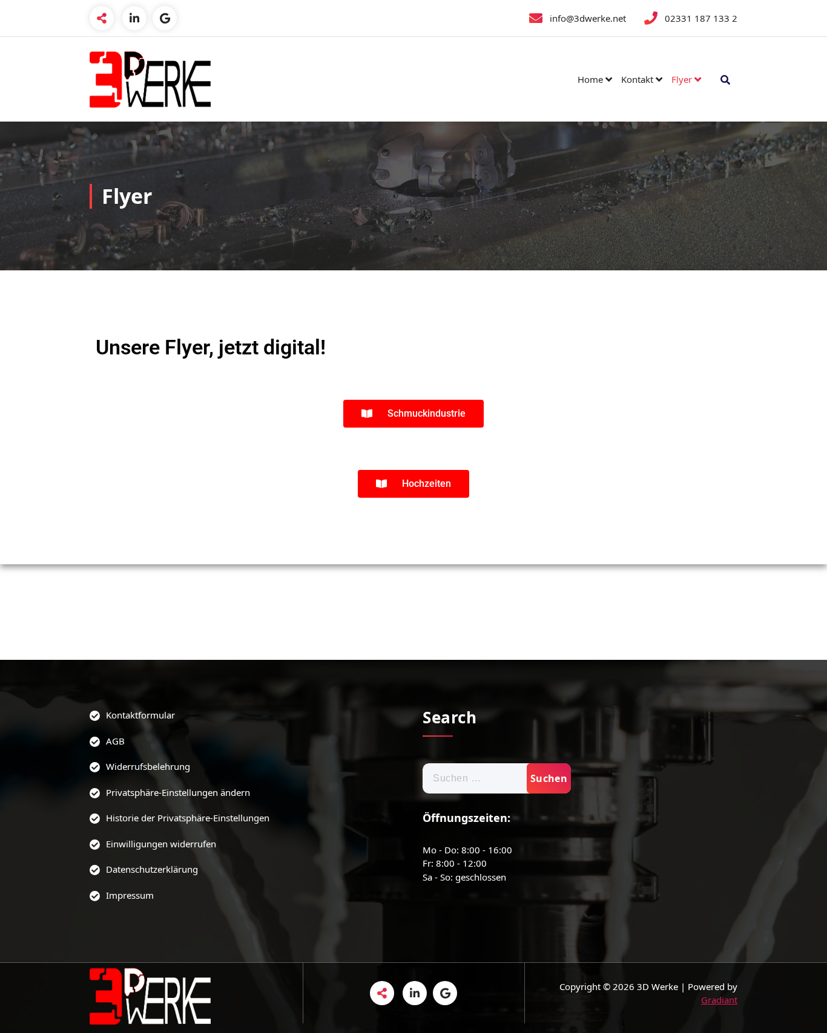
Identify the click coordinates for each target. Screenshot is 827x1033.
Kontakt (637, 79)
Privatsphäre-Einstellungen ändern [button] (178, 792)
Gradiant (719, 1000)
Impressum (130, 895)
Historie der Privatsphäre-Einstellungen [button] (187, 818)
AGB (115, 741)
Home (590, 79)
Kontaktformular (140, 715)
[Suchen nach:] (497, 778)
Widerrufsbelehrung (148, 766)
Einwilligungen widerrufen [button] (161, 844)
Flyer (681, 79)
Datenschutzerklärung (152, 869)
